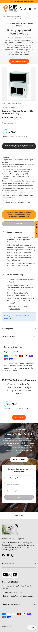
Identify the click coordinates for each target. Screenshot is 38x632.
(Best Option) (15, 309)
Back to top (19, 515)
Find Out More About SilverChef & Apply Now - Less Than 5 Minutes (19, 146)
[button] (30, 8)
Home (3, 16)
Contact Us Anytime (19, 61)
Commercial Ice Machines (14, 16)
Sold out (19, 224)
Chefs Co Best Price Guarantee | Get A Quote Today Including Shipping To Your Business (19, 215)
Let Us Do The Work (19, 459)
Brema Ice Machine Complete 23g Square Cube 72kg (16, 18)
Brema (4, 104)
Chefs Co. (9, 627)
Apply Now (19, 417)
